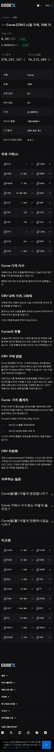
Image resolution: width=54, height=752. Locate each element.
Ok (46, 745)
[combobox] (39, 5)
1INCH (9, 628)
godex (6, 17)
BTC (41, 608)
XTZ (9, 203)
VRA (9, 193)
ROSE (9, 560)
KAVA (42, 183)
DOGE (10, 637)
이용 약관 (11, 747)
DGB (9, 599)
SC (8, 618)
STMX (42, 599)
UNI (8, 212)
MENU (47, 5)
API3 (9, 570)
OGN (42, 251)
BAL (9, 579)
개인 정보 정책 (24, 747)
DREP (42, 174)
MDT (42, 241)
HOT (9, 608)
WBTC (42, 628)
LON (9, 251)
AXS (42, 222)
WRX (9, 174)
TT (40, 589)
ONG (41, 560)
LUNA (42, 232)
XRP (41, 203)
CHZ (42, 212)
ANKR (42, 570)
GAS (42, 193)
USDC (42, 164)
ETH (9, 164)
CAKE (42, 550)
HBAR (9, 183)
